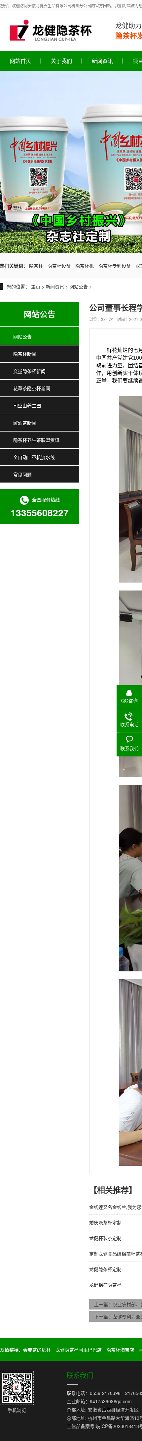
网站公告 (78, 286)
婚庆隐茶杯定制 (105, 1222)
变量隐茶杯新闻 (29, 371)
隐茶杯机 (84, 265)
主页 (35, 286)
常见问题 (22, 474)
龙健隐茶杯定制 (105, 1269)
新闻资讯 (102, 61)
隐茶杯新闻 (24, 353)
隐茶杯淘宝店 (120, 1349)
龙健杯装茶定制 (105, 1238)
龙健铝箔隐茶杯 (105, 1284)
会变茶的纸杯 (37, 1349)
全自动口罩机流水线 (34, 457)
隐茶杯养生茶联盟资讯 (36, 440)
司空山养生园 (27, 405)
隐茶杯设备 (59, 265)
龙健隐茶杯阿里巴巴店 (78, 1349)
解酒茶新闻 (24, 422)
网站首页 (20, 61)
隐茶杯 (36, 265)
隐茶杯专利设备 (114, 265)
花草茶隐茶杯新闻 (31, 388)
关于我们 (61, 61)
